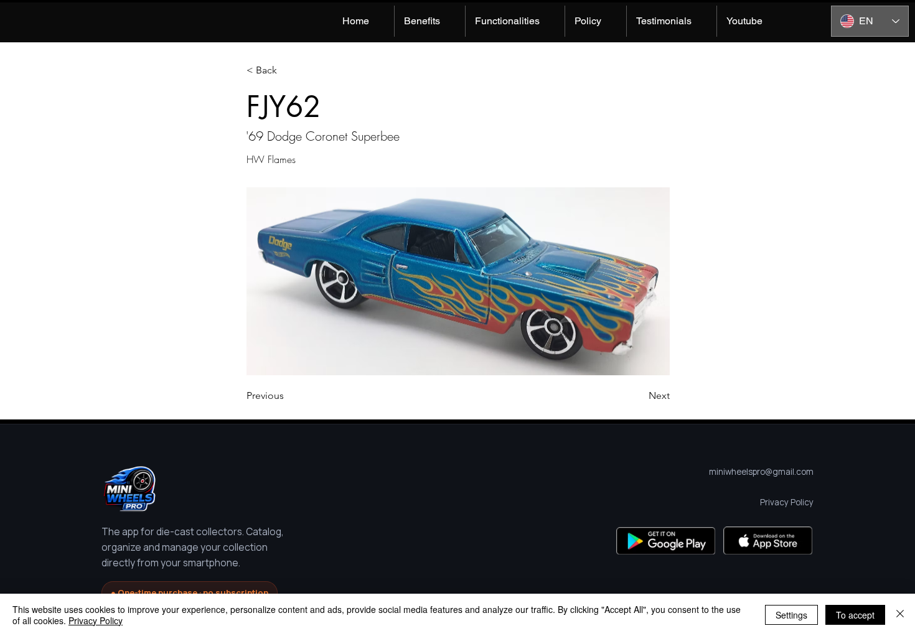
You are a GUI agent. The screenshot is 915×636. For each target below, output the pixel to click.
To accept (855, 615)
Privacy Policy (95, 620)
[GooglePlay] (665, 540)
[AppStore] (767, 540)
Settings (791, 615)
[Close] (900, 615)
